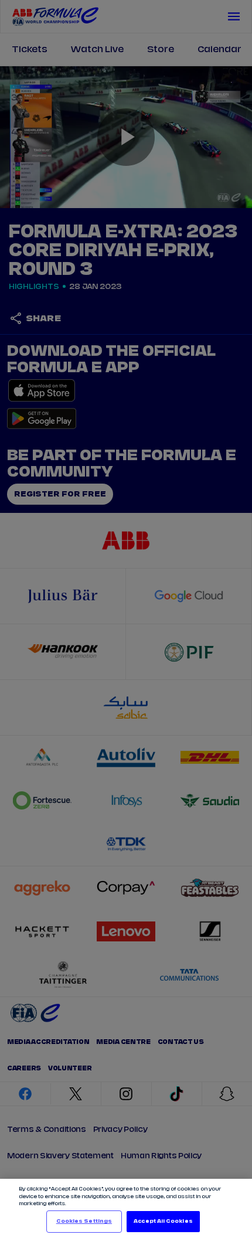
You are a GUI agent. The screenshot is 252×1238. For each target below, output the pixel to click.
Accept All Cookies (163, 1221)
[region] (126, 1208)
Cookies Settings (84, 1221)
